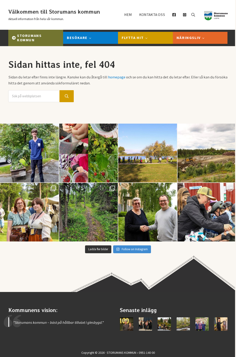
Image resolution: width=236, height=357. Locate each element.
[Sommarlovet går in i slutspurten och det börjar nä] (147, 153)
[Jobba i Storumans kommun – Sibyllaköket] (220, 324)
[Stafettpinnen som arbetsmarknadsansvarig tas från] (147, 212)
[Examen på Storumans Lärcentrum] (145, 324)
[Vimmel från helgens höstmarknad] (164, 324)
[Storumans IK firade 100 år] (126, 324)
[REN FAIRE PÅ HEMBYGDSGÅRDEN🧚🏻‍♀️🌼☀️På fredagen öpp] (29, 212)
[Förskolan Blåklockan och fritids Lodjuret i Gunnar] (88, 153)
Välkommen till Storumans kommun (54, 11)
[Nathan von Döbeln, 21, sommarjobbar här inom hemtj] (29, 153)
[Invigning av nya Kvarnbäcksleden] (183, 324)
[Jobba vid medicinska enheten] (202, 324)
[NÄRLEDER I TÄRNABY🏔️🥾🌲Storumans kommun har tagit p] (88, 212)
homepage (116, 77)
